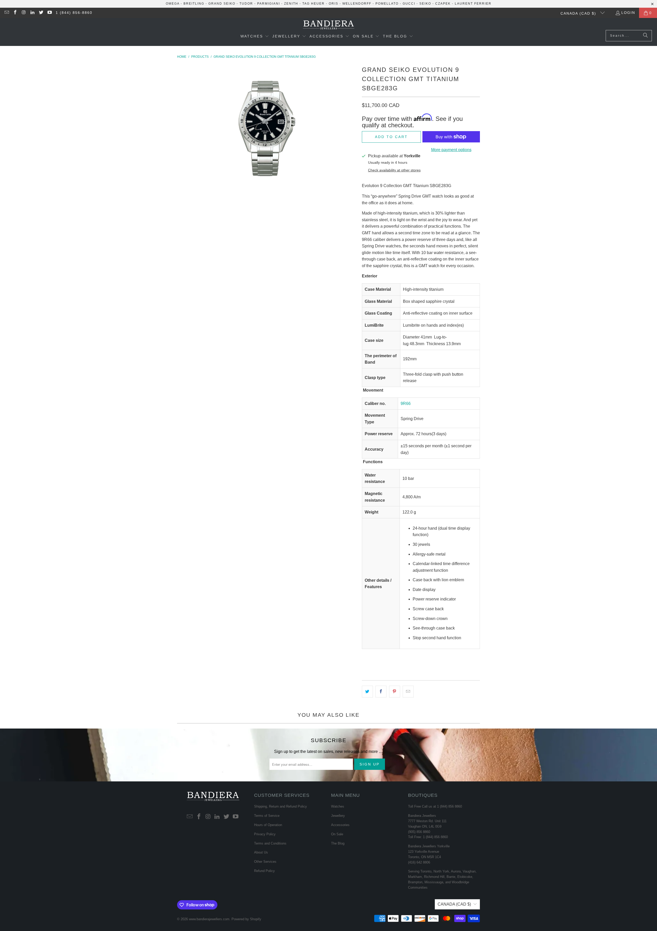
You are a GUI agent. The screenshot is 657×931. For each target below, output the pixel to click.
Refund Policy (264, 871)
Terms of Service (266, 816)
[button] (254, 36)
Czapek (443, 3)
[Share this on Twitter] (367, 691)
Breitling (193, 3)
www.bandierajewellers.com (209, 919)
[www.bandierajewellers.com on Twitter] (40, 13)
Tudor (246, 3)
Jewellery (338, 816)
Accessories (340, 825)
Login (628, 13)
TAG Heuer (313, 3)
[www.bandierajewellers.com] (328, 25)
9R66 (406, 403)
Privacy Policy (265, 834)
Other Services (265, 862)
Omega (172, 3)
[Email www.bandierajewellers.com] (6, 13)
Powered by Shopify (246, 919)
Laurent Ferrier (473, 3)
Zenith (291, 3)
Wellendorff (356, 3)
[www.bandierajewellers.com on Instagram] (23, 13)
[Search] (645, 35)
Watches (337, 806)
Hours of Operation (268, 825)
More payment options (451, 150)
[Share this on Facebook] (381, 691)
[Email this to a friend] (408, 691)
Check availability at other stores (394, 170)
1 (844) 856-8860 (74, 13)
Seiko (425, 3)
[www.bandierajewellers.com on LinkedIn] (32, 13)
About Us (261, 852)
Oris (333, 3)
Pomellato (387, 3)
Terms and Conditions (270, 843)
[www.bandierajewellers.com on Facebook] (15, 13)
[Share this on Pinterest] (394, 691)
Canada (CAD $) (579, 13)
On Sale (337, 834)
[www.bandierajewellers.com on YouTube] (49, 13)
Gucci (409, 3)
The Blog (337, 843)
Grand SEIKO (221, 3)
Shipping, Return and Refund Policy (280, 806)
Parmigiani (268, 3)
